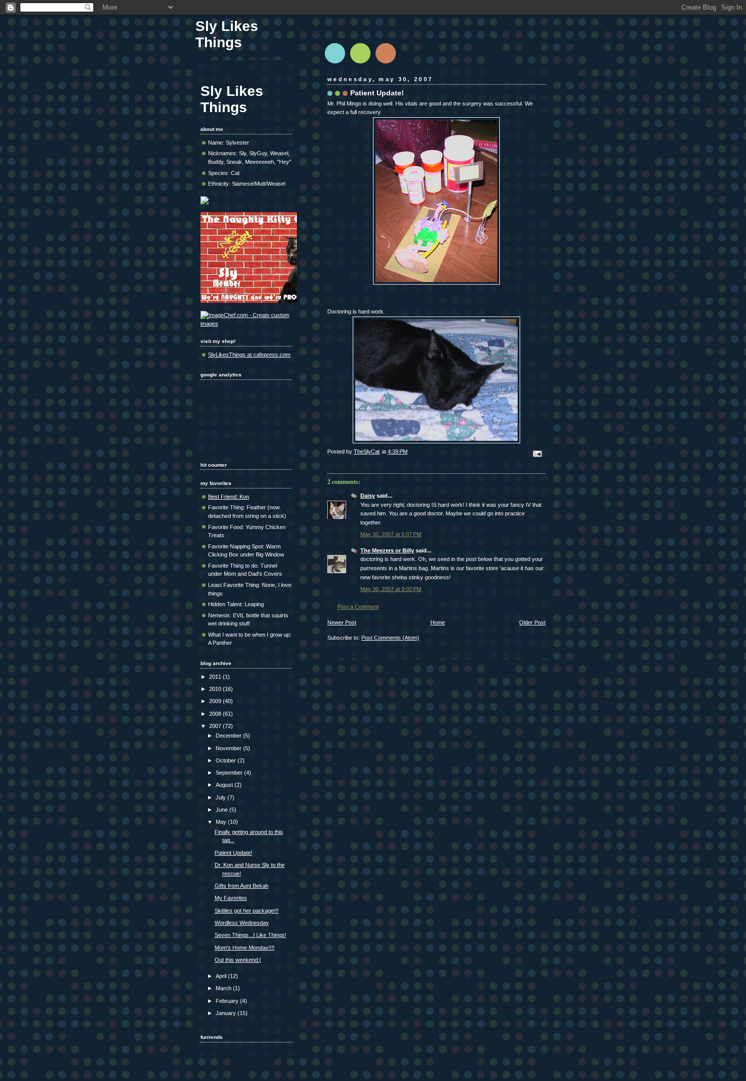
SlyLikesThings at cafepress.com (249, 355)
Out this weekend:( (238, 960)
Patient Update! (233, 853)
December (229, 736)
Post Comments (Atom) (390, 638)
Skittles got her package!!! (247, 911)
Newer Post (341, 622)
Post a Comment (358, 607)
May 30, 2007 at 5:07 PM (390, 534)
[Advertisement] (232, 417)
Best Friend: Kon (228, 497)
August (225, 785)
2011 (216, 677)
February (228, 1001)
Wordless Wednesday (242, 923)
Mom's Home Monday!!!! (245, 948)
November (229, 748)
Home (437, 622)
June (222, 810)
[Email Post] (537, 453)
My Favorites (231, 898)
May (222, 822)
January (227, 1013)
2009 (216, 701)
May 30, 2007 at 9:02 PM (390, 589)
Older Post (532, 622)
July (221, 797)
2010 (216, 689)
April (222, 976)
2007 (216, 726)
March (224, 988)
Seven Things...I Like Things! (250, 935)
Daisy (367, 496)
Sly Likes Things (226, 34)
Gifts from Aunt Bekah (241, 886)
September (230, 773)
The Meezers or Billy (387, 550)
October (227, 760)
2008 (216, 714)
